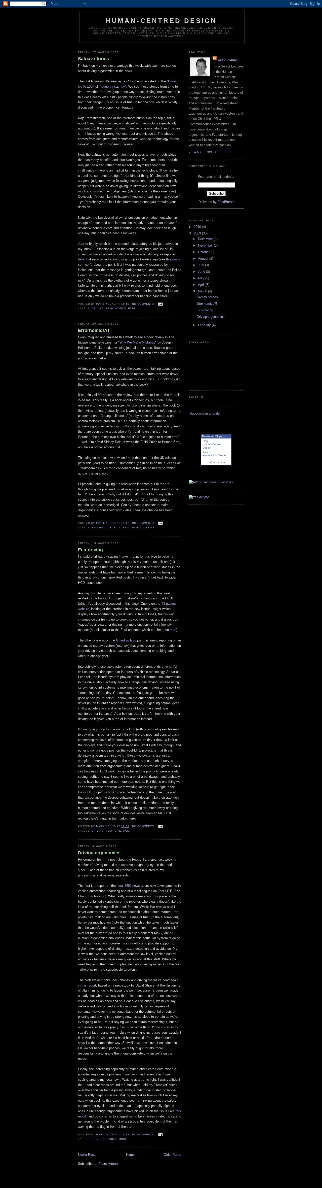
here (81, 259)
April (202, 285)
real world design (138, 527)
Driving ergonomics (99, 852)
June (202, 272)
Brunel (222, 455)
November (206, 245)
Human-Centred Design (161, 20)
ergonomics (116, 308)
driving (98, 308)
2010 (198, 227)
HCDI (131, 308)
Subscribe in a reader (205, 413)
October (204, 252)
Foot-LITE (113, 830)
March (203, 291)
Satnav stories (93, 58)
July (201, 265)
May (201, 278)
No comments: (144, 303)
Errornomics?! (93, 330)
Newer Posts (87, 1155)
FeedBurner (226, 202)
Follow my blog (216, 462)
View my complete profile (210, 152)
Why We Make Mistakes (137, 342)
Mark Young (106, 303)
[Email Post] (160, 303)
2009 (198, 233)
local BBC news (128, 886)
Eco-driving (90, 549)
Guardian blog (126, 640)
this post (172, 259)
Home (130, 1155)
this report (89, 985)
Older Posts (172, 1155)
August (203, 258)
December (206, 239)
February (205, 325)
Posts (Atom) (108, 1164)
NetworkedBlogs (212, 436)
